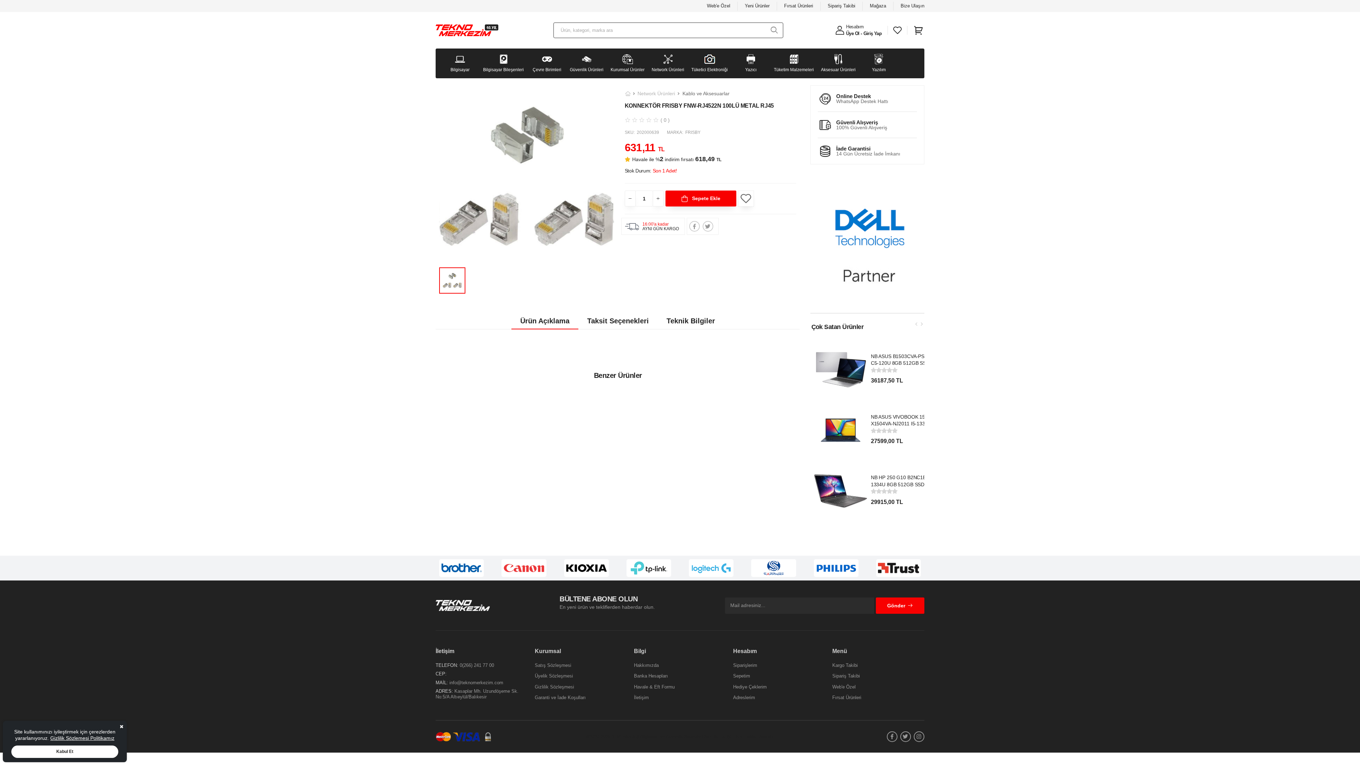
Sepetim (741, 676)
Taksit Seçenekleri (618, 321)
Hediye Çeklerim (750, 687)
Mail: (442, 682)
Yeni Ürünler (757, 5)
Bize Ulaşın (912, 5)
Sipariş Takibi (841, 5)
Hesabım (855, 26)
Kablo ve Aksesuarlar (706, 93)
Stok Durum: (651, 171)
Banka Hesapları (651, 676)
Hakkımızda (646, 665)
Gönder (896, 605)
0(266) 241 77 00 (477, 665)
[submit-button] (774, 30)
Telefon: (447, 665)
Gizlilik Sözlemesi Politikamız (82, 738)
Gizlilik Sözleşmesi (554, 687)
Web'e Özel (718, 5)
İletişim (641, 697)
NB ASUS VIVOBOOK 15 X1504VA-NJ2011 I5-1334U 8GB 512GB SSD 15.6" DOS (902, 424)
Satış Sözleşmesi (553, 665)
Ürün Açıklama (545, 321)
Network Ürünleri (656, 93)
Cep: (441, 673)
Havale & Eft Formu (654, 687)
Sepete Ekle (705, 198)
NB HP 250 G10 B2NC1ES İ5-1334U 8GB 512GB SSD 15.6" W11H (904, 484)
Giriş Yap (872, 33)
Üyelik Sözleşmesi (554, 676)
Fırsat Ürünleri (798, 5)
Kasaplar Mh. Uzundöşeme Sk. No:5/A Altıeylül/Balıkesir (477, 693)
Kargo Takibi (845, 665)
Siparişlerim (745, 665)
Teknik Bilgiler (691, 321)
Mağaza (878, 5)
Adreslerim (744, 697)
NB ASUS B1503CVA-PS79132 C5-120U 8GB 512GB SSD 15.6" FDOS (905, 363)
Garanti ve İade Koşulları (560, 697)
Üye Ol (852, 33)
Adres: (444, 691)
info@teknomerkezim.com (476, 682)
